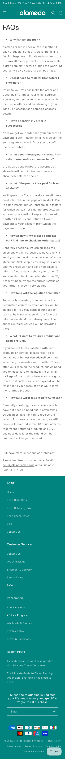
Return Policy (15, 577)
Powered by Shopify (33, 741)
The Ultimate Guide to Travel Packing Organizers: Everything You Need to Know (30, 677)
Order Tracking (16, 561)
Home (10, 492)
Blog (9, 523)
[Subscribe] (54, 711)
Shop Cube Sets (17, 499)
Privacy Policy (15, 630)
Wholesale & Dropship (20, 623)
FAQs (10, 585)
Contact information (34, 751)
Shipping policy (53, 746)
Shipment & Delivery (19, 569)
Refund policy (54, 741)
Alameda (18, 741)
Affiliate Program (17, 615)
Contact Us (14, 531)
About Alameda (16, 607)
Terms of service (33, 746)
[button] (4, 13)
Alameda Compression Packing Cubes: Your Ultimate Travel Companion (30, 663)
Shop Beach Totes (18, 515)
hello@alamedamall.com (29, 314)
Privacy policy (14, 746)
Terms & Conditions (19, 638)
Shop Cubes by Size (19, 508)
